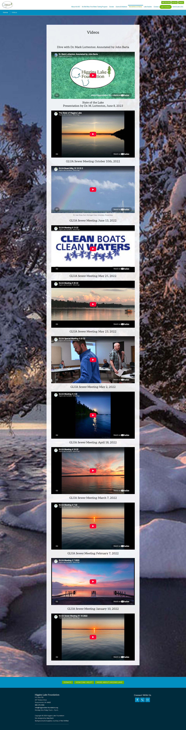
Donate (181, 2)
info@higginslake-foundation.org (46, 707)
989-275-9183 (39, 705)
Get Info (174, 2)
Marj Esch (50, 718)
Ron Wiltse (65, 721)
